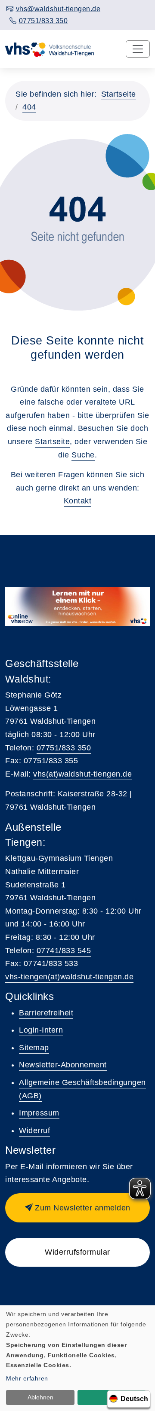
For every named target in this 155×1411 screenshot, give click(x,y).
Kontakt (78, 501)
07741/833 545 (64, 950)
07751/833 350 (64, 748)
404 (29, 107)
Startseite (118, 94)
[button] (77, 1207)
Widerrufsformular (77, 1252)
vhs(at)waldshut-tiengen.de (82, 774)
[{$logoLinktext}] (50, 49)
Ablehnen (40, 1397)
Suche (83, 455)
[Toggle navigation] (138, 49)
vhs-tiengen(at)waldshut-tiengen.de (69, 976)
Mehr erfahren (27, 1378)
